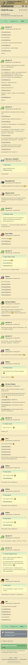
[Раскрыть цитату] (3, 165)
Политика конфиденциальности (9, 659)
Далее (22, 21)
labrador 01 (7, 14)
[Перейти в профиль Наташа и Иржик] (2, 302)
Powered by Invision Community (14, 662)
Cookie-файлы (23, 659)
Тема (15, 657)
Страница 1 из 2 (14, 21)
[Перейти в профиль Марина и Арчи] (2, 194)
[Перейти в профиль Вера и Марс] (2, 234)
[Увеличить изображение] (6, 32)
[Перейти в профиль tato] (2, 602)
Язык (10, 657)
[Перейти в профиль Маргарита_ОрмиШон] (2, 160)
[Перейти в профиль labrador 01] (2, 28)
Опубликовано (13, 29)
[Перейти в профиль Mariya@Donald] (2, 182)
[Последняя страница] (26, 21)
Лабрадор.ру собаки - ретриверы (14, 2)
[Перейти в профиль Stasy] (2, 439)
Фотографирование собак (16, 15)
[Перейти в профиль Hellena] (2, 277)
